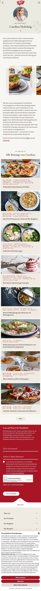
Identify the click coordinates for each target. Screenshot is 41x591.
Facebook (6, 140)
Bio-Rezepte (8, 529)
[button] (36, 80)
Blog (27, 138)
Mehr (20, 419)
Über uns (7, 513)
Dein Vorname (10, 448)
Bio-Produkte (9, 518)
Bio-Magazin (8, 523)
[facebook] (20, 31)
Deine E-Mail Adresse (13, 456)
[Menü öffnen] (3, 2)
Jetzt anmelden (11, 493)
